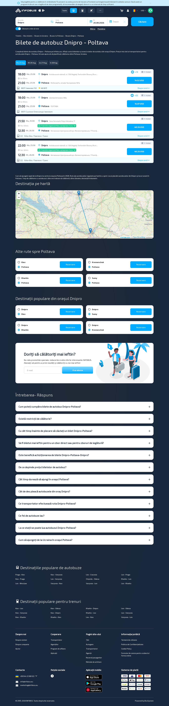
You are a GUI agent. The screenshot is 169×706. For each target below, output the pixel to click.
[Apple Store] (39, 10)
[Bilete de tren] (82, 10)
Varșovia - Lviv (91, 583)
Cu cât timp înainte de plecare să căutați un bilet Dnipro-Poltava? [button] (55, 430)
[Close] (150, 3)
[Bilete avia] (91, 10)
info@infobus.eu (26, 682)
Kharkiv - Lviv (126, 579)
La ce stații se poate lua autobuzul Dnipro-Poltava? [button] (47, 527)
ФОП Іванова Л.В (28, 88)
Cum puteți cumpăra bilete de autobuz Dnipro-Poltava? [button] (50, 406)
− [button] (19, 197)
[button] (100, 10)
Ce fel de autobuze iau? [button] (31, 515)
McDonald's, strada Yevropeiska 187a (65, 83)
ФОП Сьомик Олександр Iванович (37, 112)
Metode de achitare (93, 662)
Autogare (89, 644)
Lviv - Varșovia (56, 579)
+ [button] (19, 193)
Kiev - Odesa (55, 608)
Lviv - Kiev (90, 617)
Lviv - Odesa (126, 608)
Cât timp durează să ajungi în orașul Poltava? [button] (44, 479)
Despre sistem (21, 640)
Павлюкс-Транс (40, 136)
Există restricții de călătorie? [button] (35, 418)
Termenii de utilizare (129, 640)
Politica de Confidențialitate (132, 644)
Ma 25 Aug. (20, 63)
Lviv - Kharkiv (126, 583)
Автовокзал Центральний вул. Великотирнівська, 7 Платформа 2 (76, 131)
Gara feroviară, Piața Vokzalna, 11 (62, 121)
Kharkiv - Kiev (56, 617)
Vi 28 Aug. (54, 63)
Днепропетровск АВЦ (58, 98)
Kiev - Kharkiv (20, 617)
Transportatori (92, 649)
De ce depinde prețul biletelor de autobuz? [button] (42, 467)
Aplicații (54, 653)
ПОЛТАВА (54, 106)
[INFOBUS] (25, 10)
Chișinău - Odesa (92, 579)
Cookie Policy (126, 649)
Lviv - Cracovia (91, 575)
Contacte (20, 670)
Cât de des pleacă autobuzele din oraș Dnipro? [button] (44, 491)
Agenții (89, 653)
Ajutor (17, 649)
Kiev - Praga (20, 579)
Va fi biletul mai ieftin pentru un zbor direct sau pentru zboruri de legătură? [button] (61, 442)
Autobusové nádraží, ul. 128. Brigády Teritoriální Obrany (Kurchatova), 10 (77, 74)
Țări (87, 640)
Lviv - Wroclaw (21, 583)
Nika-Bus (28, 136)
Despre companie (22, 644)
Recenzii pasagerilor (94, 658)
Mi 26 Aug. (32, 63)
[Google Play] (43, 10)
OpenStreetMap (139, 237)
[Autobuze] (73, 10)
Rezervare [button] (70, 264)
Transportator (56, 640)
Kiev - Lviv (19, 608)
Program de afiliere (58, 649)
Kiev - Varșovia (56, 575)
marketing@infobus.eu (29, 685)
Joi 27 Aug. (43, 63)
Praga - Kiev (20, 575)
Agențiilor (54, 644)
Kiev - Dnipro (55, 613)
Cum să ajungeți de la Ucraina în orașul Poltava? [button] (45, 539)
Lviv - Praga (125, 575)
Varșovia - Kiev (56, 583)
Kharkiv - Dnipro (92, 608)
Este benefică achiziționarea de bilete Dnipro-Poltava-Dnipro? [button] (54, 455)
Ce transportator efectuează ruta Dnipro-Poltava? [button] (47, 503)
